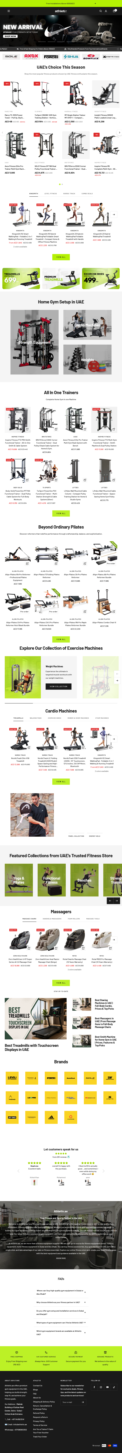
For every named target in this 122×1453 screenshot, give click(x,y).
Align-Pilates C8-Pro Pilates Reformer (75, 575)
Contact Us (37, 1385)
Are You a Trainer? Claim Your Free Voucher (43, 1431)
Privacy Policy (39, 1421)
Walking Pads (36, 718)
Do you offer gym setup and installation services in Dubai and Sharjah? (60, 1312)
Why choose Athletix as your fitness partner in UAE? (58, 1302)
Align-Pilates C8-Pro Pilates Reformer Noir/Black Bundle (18, 623)
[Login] (106, 11)
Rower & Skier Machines (78, 718)
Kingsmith (33, 193)
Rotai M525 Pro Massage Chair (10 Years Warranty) (101, 960)
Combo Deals (87, 193)
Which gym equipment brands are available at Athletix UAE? (58, 1332)
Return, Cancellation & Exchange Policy (42, 1407)
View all (61, 257)
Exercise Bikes (54, 718)
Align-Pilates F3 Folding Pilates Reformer (46, 575)
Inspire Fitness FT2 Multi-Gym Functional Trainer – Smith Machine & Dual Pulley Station (104, 443)
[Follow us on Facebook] (94, 1387)
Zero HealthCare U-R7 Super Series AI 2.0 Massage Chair (20, 960)
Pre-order (111, 563)
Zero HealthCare (20, 956)
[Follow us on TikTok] (114, 1387)
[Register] (83, 1402)
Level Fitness (50, 193)
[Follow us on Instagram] (101, 1387)
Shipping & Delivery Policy (44, 1401)
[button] (19, 1171)
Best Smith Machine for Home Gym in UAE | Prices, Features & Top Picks (106, 1041)
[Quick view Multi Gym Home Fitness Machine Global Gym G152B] (56, 82)
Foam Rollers (74, 919)
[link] (16, 104)
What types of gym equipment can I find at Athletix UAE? (59, 1322)
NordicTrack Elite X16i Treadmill (20, 759)
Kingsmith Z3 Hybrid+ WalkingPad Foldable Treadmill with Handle (75, 236)
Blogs (35, 1389)
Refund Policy (39, 1413)
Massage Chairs (29, 919)
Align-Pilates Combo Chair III (104, 622)
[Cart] (114, 11)
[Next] (117, 680)
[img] (61, 1153)
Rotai (74, 956)
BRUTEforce (46, 437)
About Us (37, 1397)
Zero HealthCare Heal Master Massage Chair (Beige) (47, 960)
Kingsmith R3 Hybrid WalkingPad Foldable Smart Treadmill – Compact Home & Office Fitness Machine (47, 238)
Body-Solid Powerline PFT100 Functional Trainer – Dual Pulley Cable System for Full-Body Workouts (18, 495)
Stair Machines (102, 718)
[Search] (101, 11)
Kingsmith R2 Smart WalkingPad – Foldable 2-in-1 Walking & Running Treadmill (20, 236)
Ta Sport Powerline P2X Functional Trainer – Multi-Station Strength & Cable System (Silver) (46, 495)
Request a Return (40, 1417)
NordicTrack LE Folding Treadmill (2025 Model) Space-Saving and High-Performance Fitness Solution (47, 762)
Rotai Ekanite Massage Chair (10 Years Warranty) (74, 960)
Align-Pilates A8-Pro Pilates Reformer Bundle (104, 575)
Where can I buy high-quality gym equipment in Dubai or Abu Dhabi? (59, 1292)
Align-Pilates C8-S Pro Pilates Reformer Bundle (46, 623)
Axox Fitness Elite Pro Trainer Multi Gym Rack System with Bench (75, 443)
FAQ (34, 1393)
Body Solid (18, 487)
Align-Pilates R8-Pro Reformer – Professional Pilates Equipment (17, 577)
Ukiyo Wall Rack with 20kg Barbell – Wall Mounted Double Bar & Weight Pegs (16, 169)
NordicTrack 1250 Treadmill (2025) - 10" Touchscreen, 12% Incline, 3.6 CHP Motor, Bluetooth (74, 762)
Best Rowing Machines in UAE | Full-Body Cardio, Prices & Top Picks (104, 1004)
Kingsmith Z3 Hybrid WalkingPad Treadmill (102, 235)
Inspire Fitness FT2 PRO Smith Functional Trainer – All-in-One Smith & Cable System (17, 443)
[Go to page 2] (62, 184)
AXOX (75, 437)
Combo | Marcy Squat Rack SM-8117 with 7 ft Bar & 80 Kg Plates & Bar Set (105, 169)
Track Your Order (40, 1436)
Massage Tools (93, 919)
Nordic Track (69, 193)
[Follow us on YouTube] (107, 1387)
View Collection (58, 686)
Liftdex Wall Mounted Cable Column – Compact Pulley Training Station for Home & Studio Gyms (75, 495)
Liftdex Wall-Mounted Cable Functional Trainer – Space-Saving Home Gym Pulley (104, 494)
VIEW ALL (61, 782)
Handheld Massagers (52, 919)
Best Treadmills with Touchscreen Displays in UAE (31, 1047)
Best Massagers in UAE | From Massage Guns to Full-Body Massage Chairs (105, 1022)
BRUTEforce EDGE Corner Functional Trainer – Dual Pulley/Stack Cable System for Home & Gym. (46, 444)
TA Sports (47, 487)
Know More (61, 1258)
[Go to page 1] (60, 184)
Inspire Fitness (18, 437)
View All (61, 513)
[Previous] (117, 674)
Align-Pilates (17, 571)
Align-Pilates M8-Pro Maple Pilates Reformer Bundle (75, 623)
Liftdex (75, 487)
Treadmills (18, 718)
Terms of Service (40, 1425)
